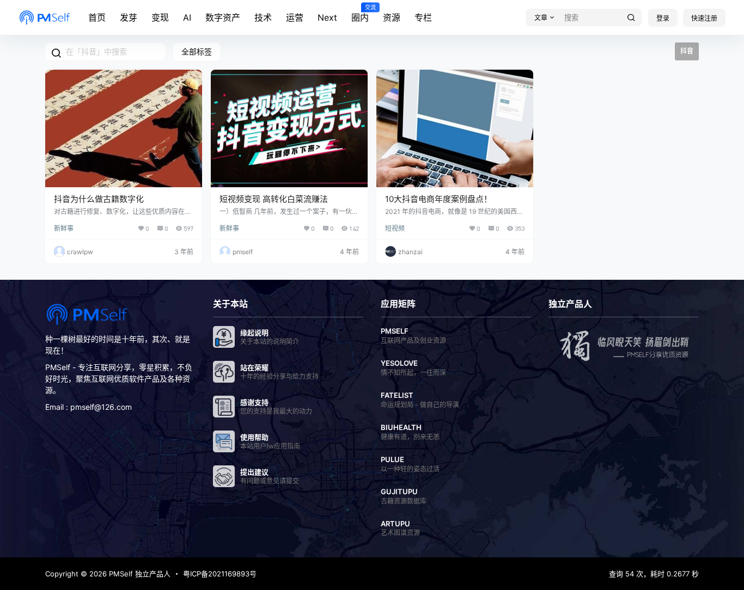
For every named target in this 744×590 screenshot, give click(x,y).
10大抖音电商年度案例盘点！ (438, 199)
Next (327, 17)
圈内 (360, 13)
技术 (263, 17)
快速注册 (704, 18)
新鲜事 (64, 228)
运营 (294, 17)
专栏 (423, 17)
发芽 (128, 17)
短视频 (395, 228)
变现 (160, 17)
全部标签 (196, 51)
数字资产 (222, 17)
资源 (391, 17)
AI (187, 17)
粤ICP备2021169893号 (220, 573)
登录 (662, 18)
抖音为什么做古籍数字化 (99, 199)
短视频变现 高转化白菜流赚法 (273, 199)
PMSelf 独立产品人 (138, 573)
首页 (97, 17)
